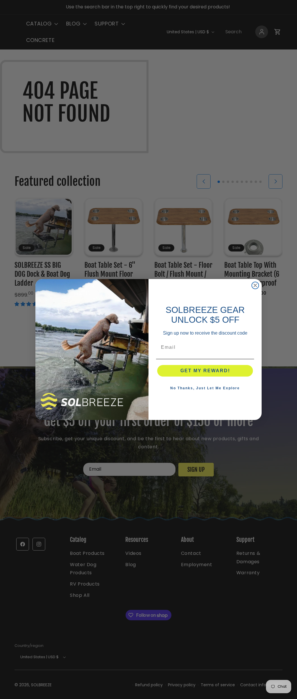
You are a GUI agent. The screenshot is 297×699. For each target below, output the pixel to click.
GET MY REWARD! (205, 370)
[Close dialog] (255, 285)
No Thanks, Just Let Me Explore (205, 388)
